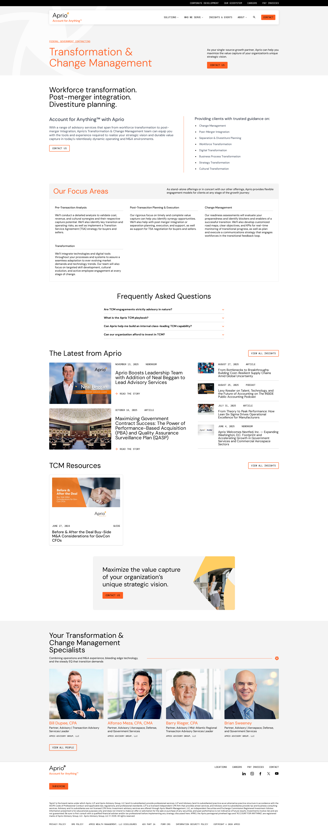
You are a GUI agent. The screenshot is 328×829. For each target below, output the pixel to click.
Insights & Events (220, 17)
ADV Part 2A (148, 824)
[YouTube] (277, 773)
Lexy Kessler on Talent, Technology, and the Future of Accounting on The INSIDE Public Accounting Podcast (246, 394)
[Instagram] (252, 774)
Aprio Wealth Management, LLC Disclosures (113, 824)
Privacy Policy (57, 824)
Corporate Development (204, 3)
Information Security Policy (192, 824)
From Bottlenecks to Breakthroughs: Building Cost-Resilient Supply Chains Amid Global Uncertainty (244, 373)
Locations (221, 767)
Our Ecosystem (233, 3)
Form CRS (165, 824)
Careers (252, 3)
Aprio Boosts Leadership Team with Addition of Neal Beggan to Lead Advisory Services (150, 377)
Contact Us (217, 65)
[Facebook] (260, 774)
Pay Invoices (270, 3)
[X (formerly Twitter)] (268, 773)
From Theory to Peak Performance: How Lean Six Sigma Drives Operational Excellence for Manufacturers (246, 414)
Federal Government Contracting (69, 41)
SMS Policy (77, 824)
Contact (268, 17)
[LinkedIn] (244, 774)
